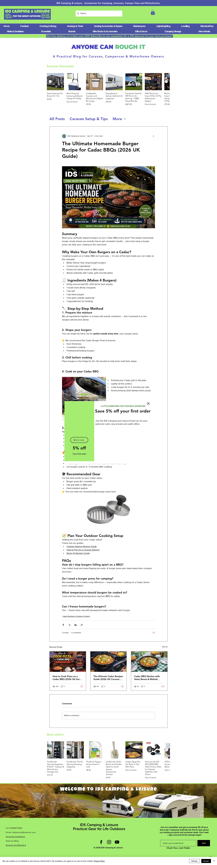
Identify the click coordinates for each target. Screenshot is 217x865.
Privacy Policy (99, 861)
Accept (206, 861)
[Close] (213, 861)
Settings (194, 861)
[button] (148, 403)
